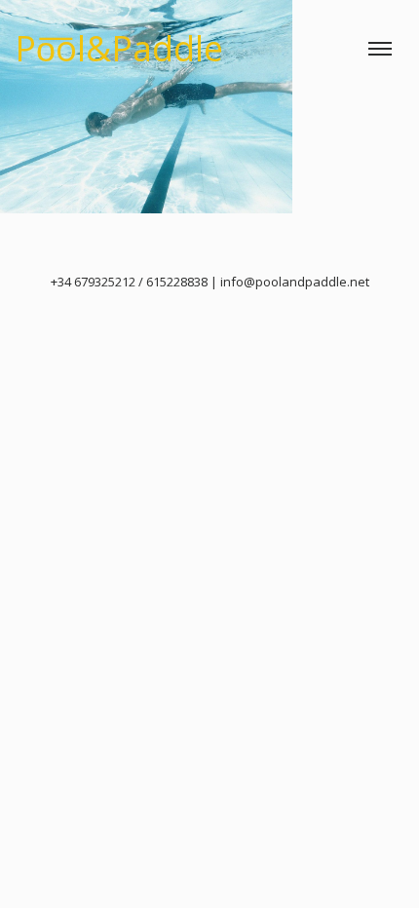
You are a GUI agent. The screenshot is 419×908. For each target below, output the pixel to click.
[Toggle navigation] (380, 48)
